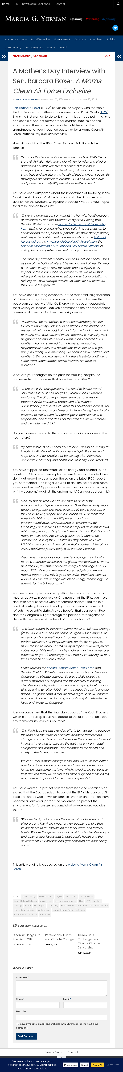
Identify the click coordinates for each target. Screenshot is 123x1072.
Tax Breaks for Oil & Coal (25, 914)
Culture (78, 39)
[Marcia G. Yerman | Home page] (61, 18)
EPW (104, 112)
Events (51, 47)
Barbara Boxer (46, 896)
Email (67, 999)
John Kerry (53, 905)
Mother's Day (44, 910)
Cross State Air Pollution (25, 901)
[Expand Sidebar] (4, 56)
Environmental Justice (65, 901)
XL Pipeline (45, 914)
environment (46, 901)
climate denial (86, 896)
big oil (59, 896)
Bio (16, 4)
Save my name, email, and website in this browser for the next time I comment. (57, 1025)
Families (97, 901)
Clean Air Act (71, 896)
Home (6, 4)
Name (20, 999)
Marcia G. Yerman (26, 99)
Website (21, 1011)
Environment (62, 39)
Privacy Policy (53, 1052)
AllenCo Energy (29, 896)
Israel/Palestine (40, 39)
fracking (18, 905)
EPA (81, 901)
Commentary (13, 47)
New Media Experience (36, 4)
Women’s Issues (14, 39)
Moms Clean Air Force (24, 910)
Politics (111, 39)
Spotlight (40, 56)
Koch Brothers (67, 905)
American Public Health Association (71, 242)
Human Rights (34, 47)
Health (64, 47)
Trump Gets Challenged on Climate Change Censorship (89, 941)
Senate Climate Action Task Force (70, 668)
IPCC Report (39, 905)
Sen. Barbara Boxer (26, 108)
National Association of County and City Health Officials (60, 246)
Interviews (96, 39)
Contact (59, 4)
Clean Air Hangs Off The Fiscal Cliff (26, 937)
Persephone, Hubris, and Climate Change (59, 937)
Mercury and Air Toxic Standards (93, 905)
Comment (22, 977)
